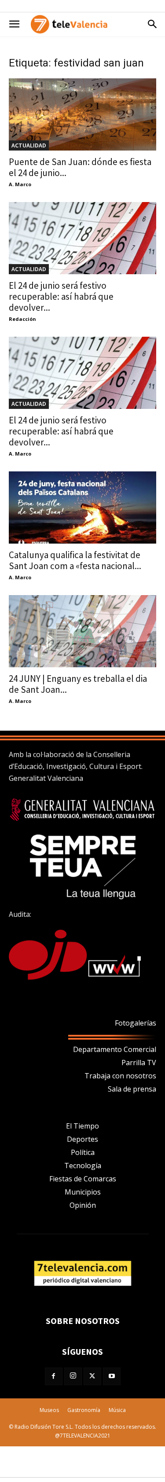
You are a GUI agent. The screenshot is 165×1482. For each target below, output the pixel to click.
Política (83, 1152)
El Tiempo (82, 1126)
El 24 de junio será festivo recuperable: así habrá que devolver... (61, 296)
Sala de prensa (132, 1089)
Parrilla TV (138, 1062)
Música (117, 1410)
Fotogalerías (135, 1023)
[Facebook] (53, 1376)
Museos (49, 1410)
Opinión (83, 1205)
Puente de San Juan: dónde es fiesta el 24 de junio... (80, 167)
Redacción (22, 319)
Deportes (82, 1139)
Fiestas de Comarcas (82, 1179)
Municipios (83, 1192)
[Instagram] (73, 1376)
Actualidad (28, 145)
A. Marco (20, 184)
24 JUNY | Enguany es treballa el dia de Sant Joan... (78, 684)
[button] (14, 24)
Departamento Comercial (114, 1049)
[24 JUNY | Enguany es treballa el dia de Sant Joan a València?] (82, 631)
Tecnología (82, 1165)
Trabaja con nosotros (120, 1076)
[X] (92, 1376)
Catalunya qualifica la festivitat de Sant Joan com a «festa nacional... (75, 560)
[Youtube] (112, 1376)
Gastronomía (83, 1410)
